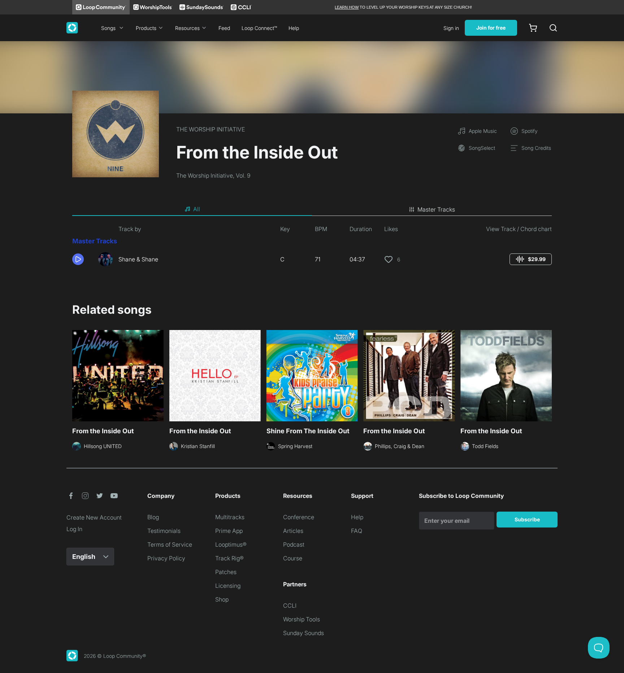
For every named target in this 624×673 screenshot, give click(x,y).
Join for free (491, 28)
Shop (222, 599)
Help (294, 28)
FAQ (356, 530)
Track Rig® (229, 558)
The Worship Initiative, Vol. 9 (213, 175)
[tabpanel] (312, 248)
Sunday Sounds (303, 633)
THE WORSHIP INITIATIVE (210, 129)
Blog (153, 517)
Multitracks (229, 517)
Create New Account (94, 517)
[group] (531, 259)
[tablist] (312, 209)
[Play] (78, 259)
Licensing (227, 585)
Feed (224, 28)
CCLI (289, 605)
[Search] (553, 27)
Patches (226, 572)
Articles (293, 530)
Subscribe (527, 519)
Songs (108, 28)
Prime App (229, 530)
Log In (74, 529)
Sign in (451, 28)
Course (292, 558)
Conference (298, 517)
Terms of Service (169, 544)
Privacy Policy (166, 558)
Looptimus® (231, 544)
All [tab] (196, 209)
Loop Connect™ (259, 28)
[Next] (547, 375)
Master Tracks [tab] (436, 209)
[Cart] (533, 27)
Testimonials (164, 530)
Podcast (293, 544)
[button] (82, 259)
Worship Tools (301, 619)
